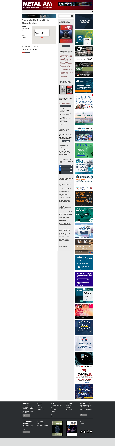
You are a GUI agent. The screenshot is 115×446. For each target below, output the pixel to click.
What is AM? (58, 11)
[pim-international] (57, 429)
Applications (61, 151)
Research (66, 152)
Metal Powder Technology (42, 425)
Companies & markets (64, 149)
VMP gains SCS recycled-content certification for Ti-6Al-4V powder (65, 201)
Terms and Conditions (84, 425)
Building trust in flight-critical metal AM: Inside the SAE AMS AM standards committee (66, 69)
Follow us (26, 432)
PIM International (40, 423)
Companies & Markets (56, 405)
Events (80, 11)
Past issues (39, 407)
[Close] (48, 30)
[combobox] (66, 16)
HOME (24, 11)
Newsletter (66, 11)
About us (82, 421)
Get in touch (83, 414)
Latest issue (39, 405)
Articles (42, 11)
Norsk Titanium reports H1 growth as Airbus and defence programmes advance (65, 190)
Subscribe (26, 415)
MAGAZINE (35, 11)
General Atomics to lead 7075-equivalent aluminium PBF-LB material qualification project (65, 213)
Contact (87, 11)
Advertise (74, 11)
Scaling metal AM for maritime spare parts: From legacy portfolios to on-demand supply (66, 65)
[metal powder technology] (72, 429)
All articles (68, 407)
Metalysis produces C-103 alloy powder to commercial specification (65, 207)
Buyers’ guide (50, 11)
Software (61, 154)
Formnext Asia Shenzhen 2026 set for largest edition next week (65, 184)
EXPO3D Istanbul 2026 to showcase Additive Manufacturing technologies (65, 235)
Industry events (69, 409)
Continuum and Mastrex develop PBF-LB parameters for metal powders (65, 219)
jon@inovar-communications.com (66, 103)
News (29, 11)
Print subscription (40, 409)
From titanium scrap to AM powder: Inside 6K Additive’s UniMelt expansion (66, 61)
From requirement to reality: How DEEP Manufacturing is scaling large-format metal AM (66, 57)
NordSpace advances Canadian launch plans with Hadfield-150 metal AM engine (65, 196)
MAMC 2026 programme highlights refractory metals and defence (65, 225)
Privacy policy (83, 423)
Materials (67, 151)
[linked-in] (91, 431)
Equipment (61, 152)
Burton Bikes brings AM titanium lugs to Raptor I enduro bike (64, 241)
